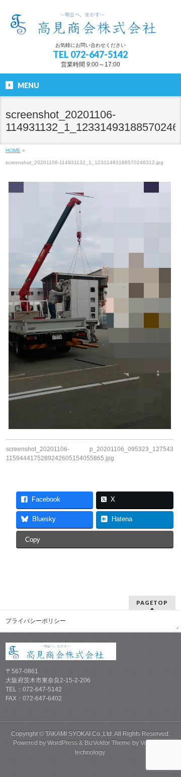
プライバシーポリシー (36, 620)
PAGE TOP (167, 743)
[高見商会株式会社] (90, 25)
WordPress (62, 742)
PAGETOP (152, 602)
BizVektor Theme (107, 742)
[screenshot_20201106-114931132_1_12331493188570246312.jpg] (90, 306)
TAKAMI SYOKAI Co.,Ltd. (79, 733)
